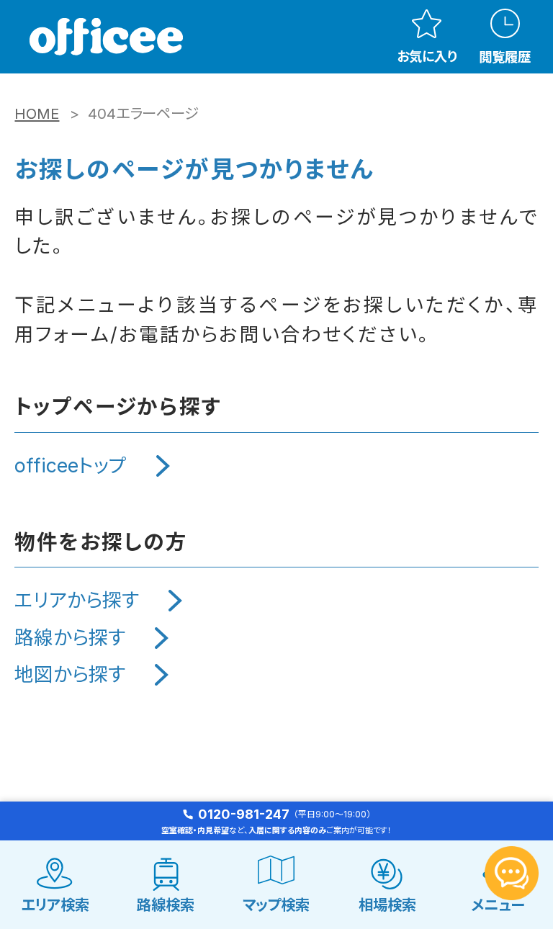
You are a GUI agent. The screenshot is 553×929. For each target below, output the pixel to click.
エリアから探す (76, 599)
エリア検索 (55, 905)
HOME (36, 113)
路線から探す (69, 637)
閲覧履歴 (505, 56)
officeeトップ (70, 465)
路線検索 (165, 905)
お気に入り (427, 56)
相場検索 (387, 905)
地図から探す (69, 674)
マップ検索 (276, 905)
